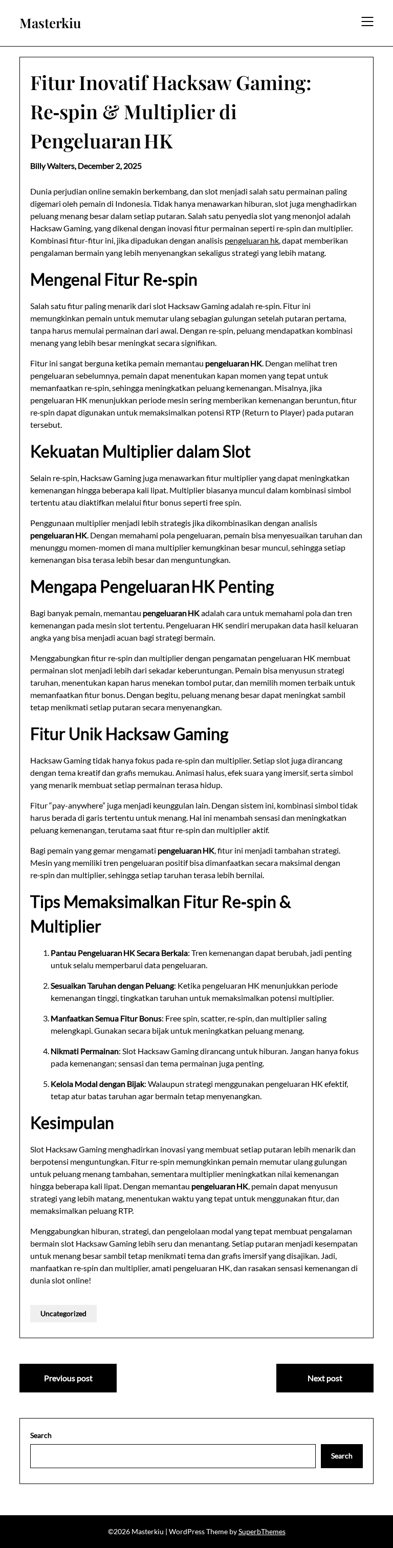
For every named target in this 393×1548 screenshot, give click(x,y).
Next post (325, 1378)
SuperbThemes (262, 1531)
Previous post (68, 1378)
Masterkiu (50, 23)
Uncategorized (63, 1313)
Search (41, 1435)
